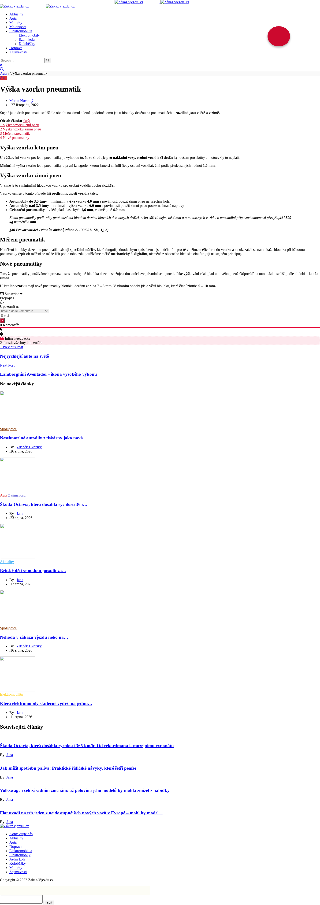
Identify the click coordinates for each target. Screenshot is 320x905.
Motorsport (17, 27)
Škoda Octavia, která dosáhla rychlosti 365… (43, 504)
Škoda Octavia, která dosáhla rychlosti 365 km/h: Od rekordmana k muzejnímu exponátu (87, 745)
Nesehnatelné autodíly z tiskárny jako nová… (43, 437)
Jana (20, 514)
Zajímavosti (18, 52)
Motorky (15, 23)
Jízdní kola (27, 39)
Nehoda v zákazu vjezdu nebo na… (34, 637)
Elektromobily (29, 35)
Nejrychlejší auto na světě (24, 356)
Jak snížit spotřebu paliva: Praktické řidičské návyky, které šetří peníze (68, 768)
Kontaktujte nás (21, 834)
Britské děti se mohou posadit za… (33, 570)
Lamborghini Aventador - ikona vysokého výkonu (48, 374)
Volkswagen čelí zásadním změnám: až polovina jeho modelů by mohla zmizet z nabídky (85, 790)
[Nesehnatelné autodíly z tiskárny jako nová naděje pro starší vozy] (17, 425)
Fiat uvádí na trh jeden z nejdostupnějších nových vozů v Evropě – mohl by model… (81, 812)
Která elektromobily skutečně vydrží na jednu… (46, 703)
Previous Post (13, 347)
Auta (13, 18)
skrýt (26, 121)
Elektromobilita (20, 31)
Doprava (15, 48)
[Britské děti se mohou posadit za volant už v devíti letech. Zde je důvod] (17, 558)
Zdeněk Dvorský (29, 447)
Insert (48, 902)
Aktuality (16, 14)
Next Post (7, 365)
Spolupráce (8, 429)
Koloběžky (27, 44)
